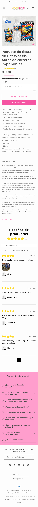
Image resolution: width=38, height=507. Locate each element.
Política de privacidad (12, 496)
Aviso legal (20, 502)
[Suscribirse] (31, 457)
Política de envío (10, 499)
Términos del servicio (28, 496)
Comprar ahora (19, 103)
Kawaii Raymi (16, 490)
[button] (4, 8)
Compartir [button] (8, 219)
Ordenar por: (17, 251)
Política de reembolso (22, 493)
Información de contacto (26, 499)
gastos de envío (9, 75)
